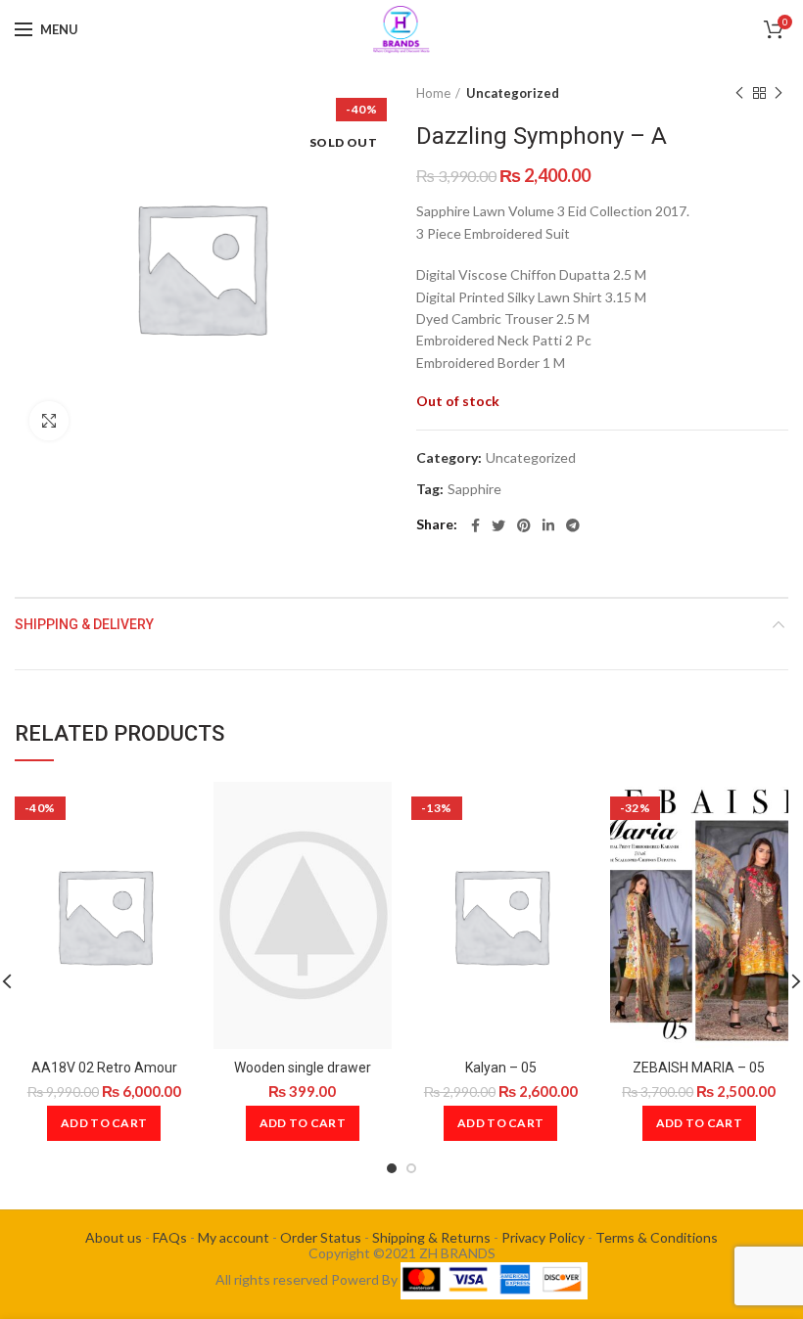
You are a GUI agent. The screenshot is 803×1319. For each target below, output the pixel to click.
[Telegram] (573, 525)
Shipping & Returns (431, 1237)
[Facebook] (475, 525)
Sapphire (474, 489)
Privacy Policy (543, 1237)
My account (233, 1237)
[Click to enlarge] (49, 420)
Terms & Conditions (656, 1237)
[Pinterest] (524, 525)
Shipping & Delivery (84, 624)
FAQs (170, 1237)
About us (113, 1237)
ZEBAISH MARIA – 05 (699, 1067)
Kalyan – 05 (501, 1067)
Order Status (320, 1237)
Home (433, 93)
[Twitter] (498, 525)
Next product (778, 93)
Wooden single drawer (302, 1067)
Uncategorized (512, 93)
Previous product (739, 93)
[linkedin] (548, 525)
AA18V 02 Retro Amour (104, 1067)
